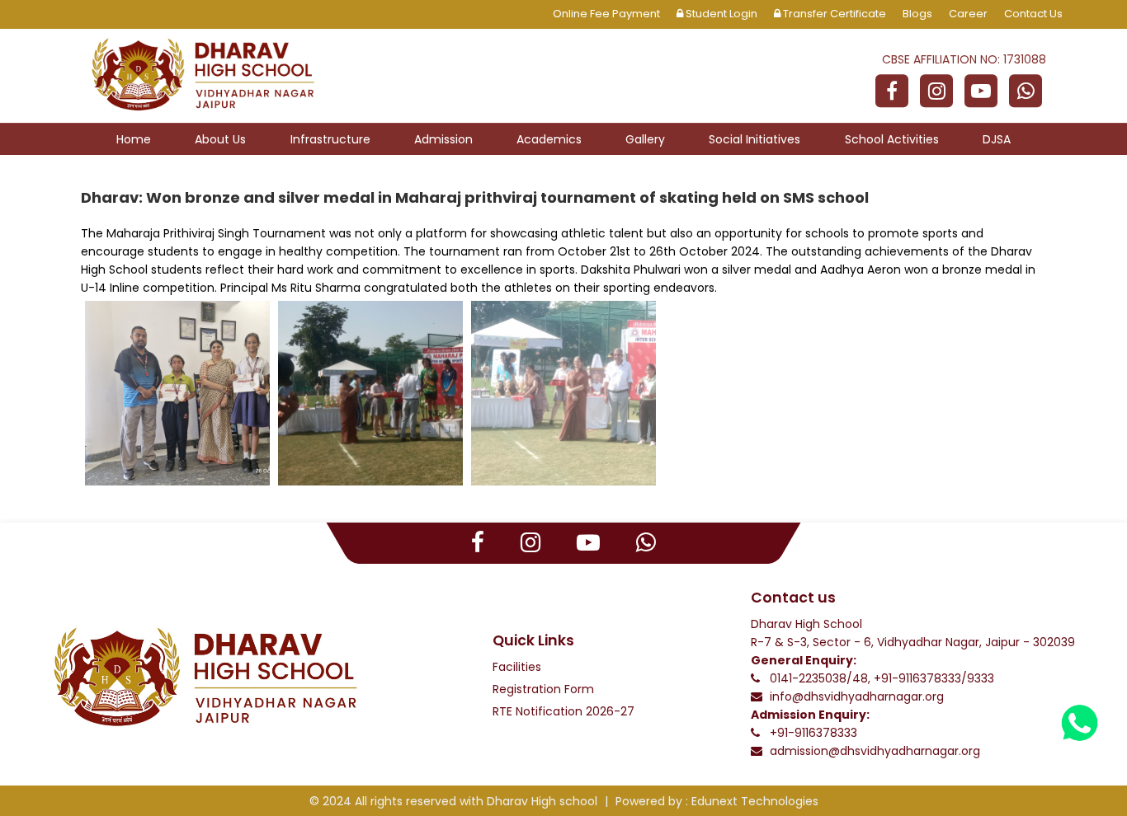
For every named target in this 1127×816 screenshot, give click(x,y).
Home (133, 139)
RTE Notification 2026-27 (563, 711)
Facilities (517, 667)
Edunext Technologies (754, 801)
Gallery (645, 139)
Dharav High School (806, 624)
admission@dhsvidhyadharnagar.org (875, 751)
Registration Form (543, 689)
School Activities (892, 139)
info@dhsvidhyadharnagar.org (857, 696)
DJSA (997, 139)
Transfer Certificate (833, 13)
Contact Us (1033, 13)
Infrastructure (330, 139)
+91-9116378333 (813, 733)
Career (968, 13)
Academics (549, 139)
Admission (443, 139)
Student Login (720, 13)
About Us (220, 139)
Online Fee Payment (606, 13)
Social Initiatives (754, 139)
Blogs (917, 13)
